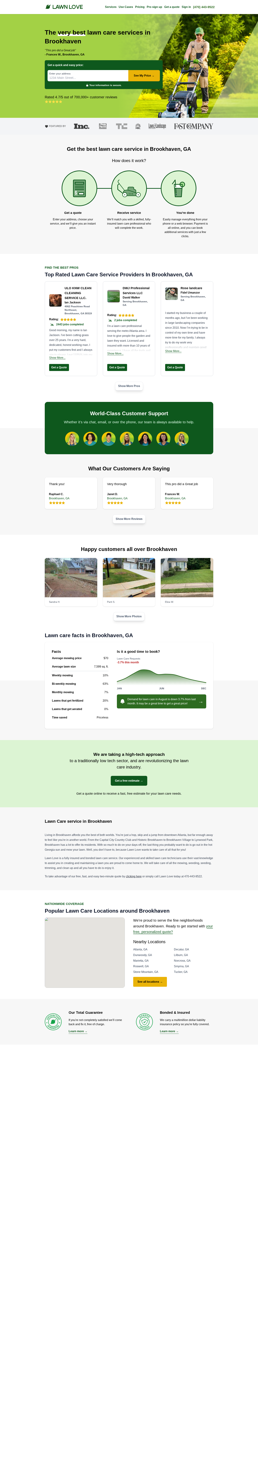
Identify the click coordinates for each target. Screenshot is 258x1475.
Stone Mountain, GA (145, 971)
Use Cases (126, 6)
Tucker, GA (181, 971)
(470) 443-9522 (204, 7)
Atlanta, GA (140, 949)
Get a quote (172, 6)
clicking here (134, 876)
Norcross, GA (182, 960)
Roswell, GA (141, 966)
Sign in (186, 6)
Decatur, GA (181, 949)
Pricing (140, 6)
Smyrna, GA (181, 966)
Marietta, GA (141, 960)
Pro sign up (154, 6)
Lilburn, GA (181, 955)
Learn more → (78, 1031)
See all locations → (150, 981)
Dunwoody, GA (142, 955)
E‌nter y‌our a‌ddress (60, 73)
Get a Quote (59, 367)
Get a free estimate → (129, 780)
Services (111, 6)
